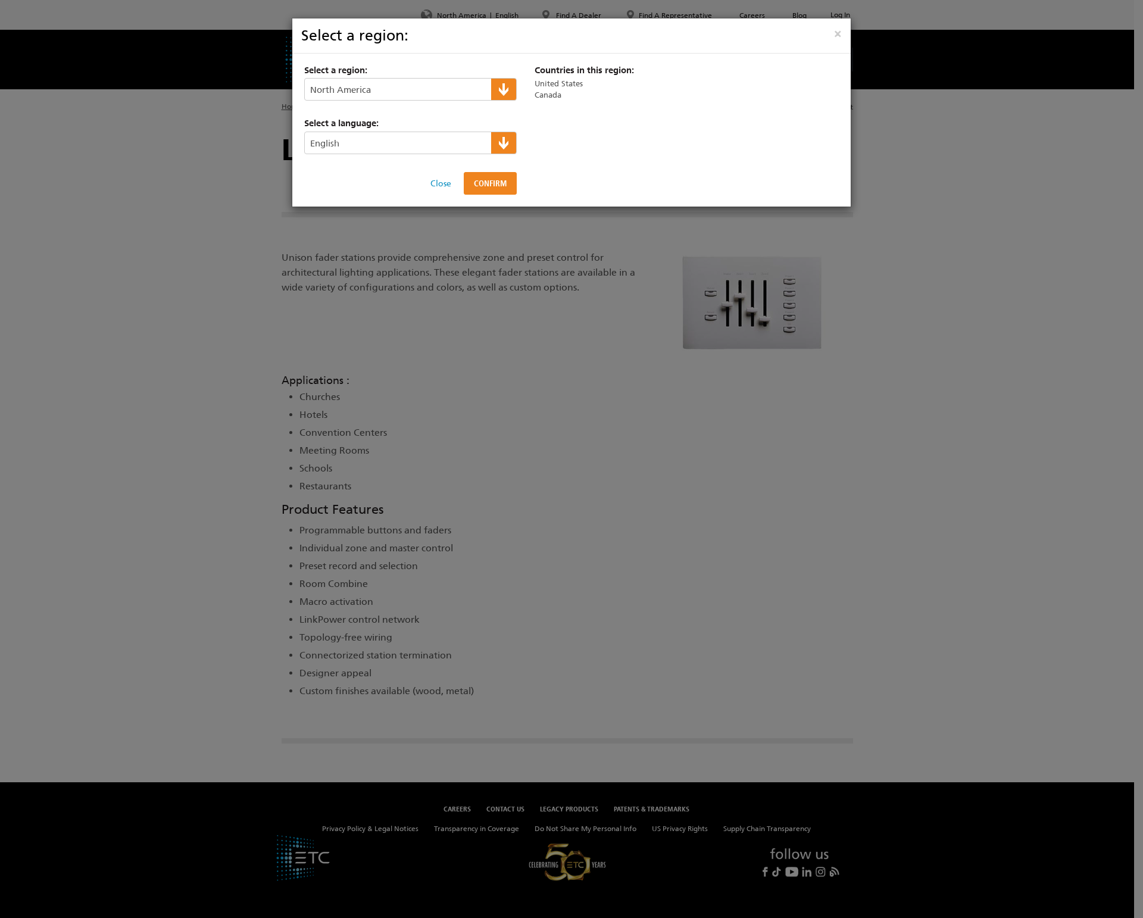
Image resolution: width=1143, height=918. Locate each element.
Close (440, 183)
